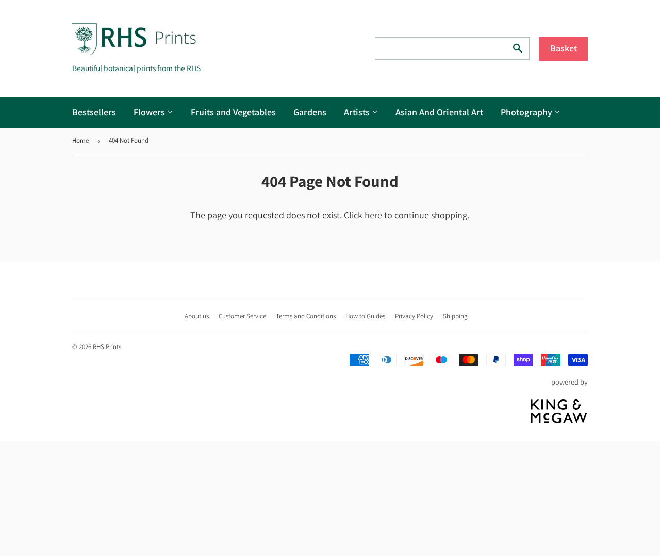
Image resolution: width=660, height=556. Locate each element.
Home (80, 140)
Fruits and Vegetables (233, 112)
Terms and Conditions (306, 315)
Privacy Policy (414, 315)
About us (197, 315)
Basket (563, 48)
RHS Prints (107, 346)
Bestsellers (94, 112)
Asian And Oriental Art (439, 112)
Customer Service (242, 315)
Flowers (150, 112)
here (373, 215)
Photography (527, 112)
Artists (358, 112)
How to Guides (365, 315)
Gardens (309, 112)
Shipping (455, 315)
